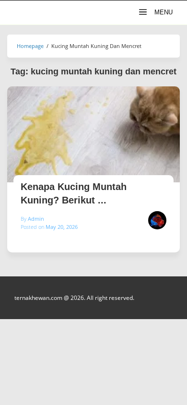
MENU (162, 12)
